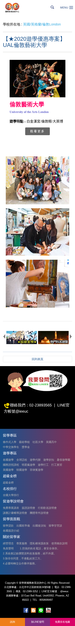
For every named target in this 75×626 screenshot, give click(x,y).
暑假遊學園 (63, 459)
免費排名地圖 (62, 621)
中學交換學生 (11, 447)
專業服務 (21, 543)
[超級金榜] (21, 337)
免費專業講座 (11, 507)
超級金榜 (8, 482)
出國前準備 (23, 525)
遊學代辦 (35, 459)
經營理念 (8, 543)
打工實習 (56, 464)
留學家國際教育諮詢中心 (16, 7)
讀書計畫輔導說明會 (15, 512)
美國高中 (51, 442)
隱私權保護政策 (39, 543)
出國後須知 (39, 525)
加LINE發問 (37, 621)
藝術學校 (24, 442)
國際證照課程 (11, 464)
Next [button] (70, 336)
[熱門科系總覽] (53, 337)
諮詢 (12, 621)
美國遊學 (8, 469)
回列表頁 (37, 359)
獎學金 (26, 447)
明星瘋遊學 (28, 464)
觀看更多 (37, 131)
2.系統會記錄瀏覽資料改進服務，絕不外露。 (29, 553)
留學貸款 (8, 525)
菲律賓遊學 (36, 469)
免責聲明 (8, 548)
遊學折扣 (48, 459)
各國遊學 (8, 459)
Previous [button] (4, 336)
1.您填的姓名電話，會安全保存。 (40, 548)
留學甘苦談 (55, 525)
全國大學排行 (11, 495)
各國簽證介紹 (11, 530)
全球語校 (21, 459)
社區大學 (37, 442)
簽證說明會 (28, 507)
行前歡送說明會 (47, 507)
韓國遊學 (21, 469)
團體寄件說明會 (39, 512)
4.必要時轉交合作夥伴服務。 (20, 563)
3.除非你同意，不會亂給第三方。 (23, 558)
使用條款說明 (59, 543)
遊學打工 (43, 464)
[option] (21, 337)
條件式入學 (9, 442)
